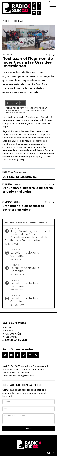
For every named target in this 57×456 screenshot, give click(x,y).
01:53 (15, 103)
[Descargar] (19, 112)
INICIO (5, 21)
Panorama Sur (19, 172)
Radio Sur (7, 327)
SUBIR (50, 453)
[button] (34, 4)
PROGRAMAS (9, 337)
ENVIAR (28, 429)
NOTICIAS (18, 21)
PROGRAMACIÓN (11, 333)
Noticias (17, 184)
